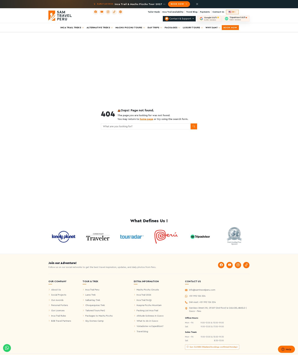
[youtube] (101, 11)
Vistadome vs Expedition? (150, 326)
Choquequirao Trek (95, 305)
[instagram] (108, 11)
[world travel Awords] (234, 236)
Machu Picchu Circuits (148, 290)
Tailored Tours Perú (95, 310)
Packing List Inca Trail (147, 310)
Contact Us (218, 12)
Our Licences (58, 310)
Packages (171, 27)
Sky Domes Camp (94, 321)
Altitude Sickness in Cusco (150, 316)
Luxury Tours (191, 27)
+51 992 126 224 (197, 296)
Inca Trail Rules (58, 316)
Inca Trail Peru (92, 290)
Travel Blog (191, 12)
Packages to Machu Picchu (99, 316)
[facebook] (95, 11)
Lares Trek (90, 295)
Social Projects (58, 295)
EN (233, 12)
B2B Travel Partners (61, 321)
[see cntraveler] (63, 236)
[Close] (197, 4)
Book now (177, 4)
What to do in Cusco (147, 321)
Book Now (230, 27)
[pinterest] (120, 11)
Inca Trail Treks (70, 27)
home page (146, 119)
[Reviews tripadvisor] (200, 236)
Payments (205, 12)
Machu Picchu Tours (128, 27)
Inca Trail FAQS (144, 300)
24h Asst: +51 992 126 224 (202, 302)
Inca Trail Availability (172, 12)
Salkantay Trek (92, 300)
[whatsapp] (7, 348)
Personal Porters (59, 305)
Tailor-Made (154, 12)
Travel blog (142, 331)
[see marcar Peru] (166, 236)
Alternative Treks (98, 27)
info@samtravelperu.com (202, 290)
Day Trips (153, 27)
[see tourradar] (132, 236)
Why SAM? (211, 27)
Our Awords (57, 300)
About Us (56, 290)
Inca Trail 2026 (144, 295)
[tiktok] (114, 11)
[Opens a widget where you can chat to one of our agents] (286, 349)
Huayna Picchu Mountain (149, 305)
